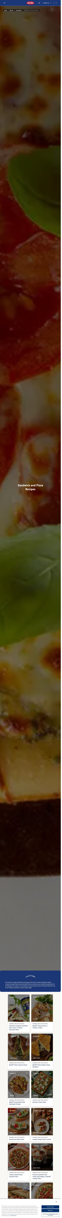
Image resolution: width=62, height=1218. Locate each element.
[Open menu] (4, 3)
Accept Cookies (50, 1207)
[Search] (39, 3)
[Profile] (56, 3)
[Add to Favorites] (26, 997)
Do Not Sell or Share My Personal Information (50, 1214)
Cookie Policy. (14, 1215)
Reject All (50, 1210)
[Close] (56, 1202)
